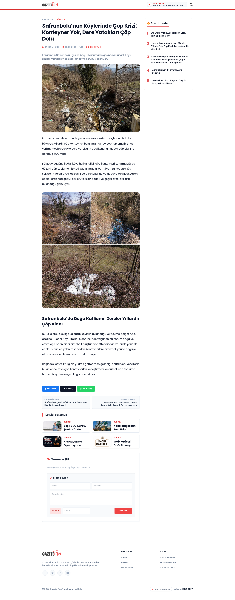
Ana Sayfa (47, 19)
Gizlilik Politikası (167, 557)
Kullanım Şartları (168, 562)
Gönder (123, 510)
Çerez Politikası (167, 567)
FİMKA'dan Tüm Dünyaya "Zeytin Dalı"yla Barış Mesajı (168, 82)
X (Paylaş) (68, 388)
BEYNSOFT (187, 589)
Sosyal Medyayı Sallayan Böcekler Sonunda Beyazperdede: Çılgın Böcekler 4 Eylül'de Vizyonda (169, 59)
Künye (124, 557)
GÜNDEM (60, 19)
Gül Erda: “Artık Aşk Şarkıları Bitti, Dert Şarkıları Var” (168, 34)
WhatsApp (87, 388)
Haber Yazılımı (162, 589)
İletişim (124, 562)
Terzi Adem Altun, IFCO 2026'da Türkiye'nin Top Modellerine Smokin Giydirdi (170, 46)
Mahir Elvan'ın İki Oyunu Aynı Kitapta (166, 71)
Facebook (51, 388)
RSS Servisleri (127, 567)
